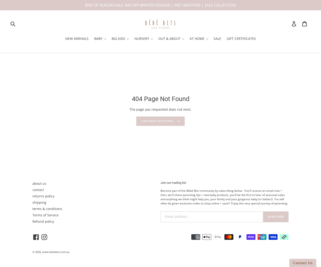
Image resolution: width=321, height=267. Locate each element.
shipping (39, 202)
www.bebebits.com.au (56, 252)
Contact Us (303, 263)
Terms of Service (45, 215)
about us (39, 183)
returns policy (43, 196)
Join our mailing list (173, 182)
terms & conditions (47, 209)
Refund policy (43, 221)
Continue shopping (157, 121)
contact (38, 190)
